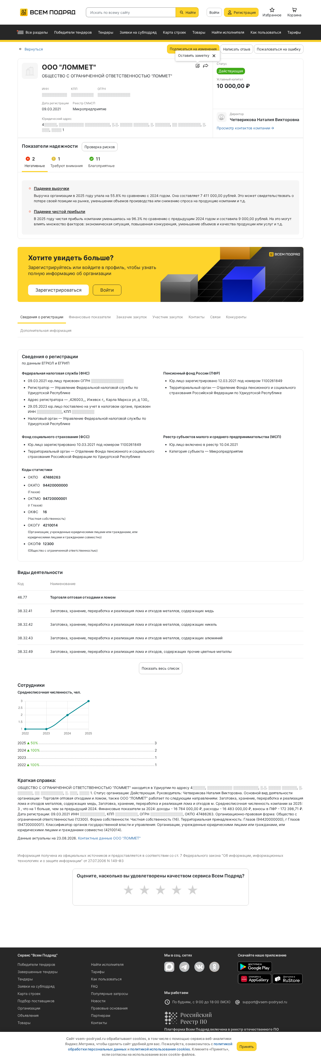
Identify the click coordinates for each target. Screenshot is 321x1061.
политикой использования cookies (160, 1049)
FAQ (94, 986)
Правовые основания (109, 1008)
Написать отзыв (236, 49)
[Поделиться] (206, 66)
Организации (29, 1008)
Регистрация (245, 12)
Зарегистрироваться (58, 290)
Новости (98, 1001)
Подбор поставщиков (36, 1001)
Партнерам (100, 1015)
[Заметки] (198, 66)
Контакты (99, 1023)
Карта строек (29, 993)
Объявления (28, 1015)
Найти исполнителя (107, 964)
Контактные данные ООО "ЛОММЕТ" (109, 838)
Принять (246, 1046)
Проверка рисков (100, 147)
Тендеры (25, 979)
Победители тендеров (36, 964)
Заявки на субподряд (36, 986)
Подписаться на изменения (193, 49)
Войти (214, 12)
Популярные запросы (109, 993)
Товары (24, 1023)
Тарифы (98, 972)
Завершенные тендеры (38, 972)
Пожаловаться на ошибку (279, 49)
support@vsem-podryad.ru (265, 1002)
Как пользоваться (106, 979)
